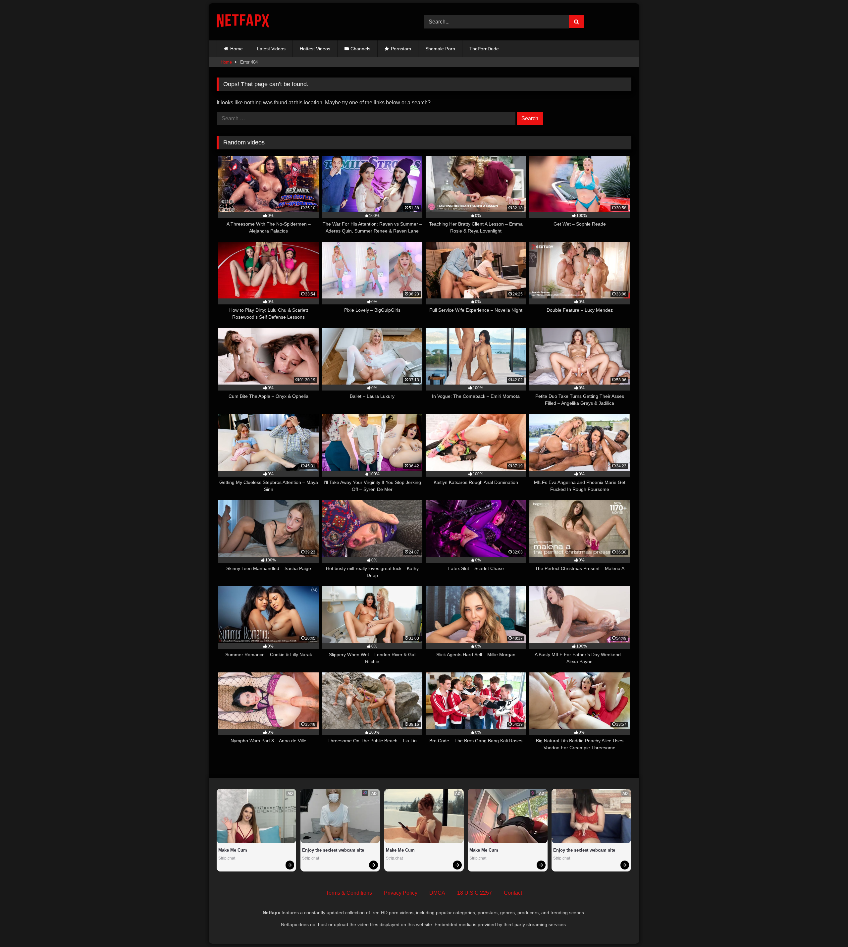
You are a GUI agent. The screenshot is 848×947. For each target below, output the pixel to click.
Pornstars (401, 48)
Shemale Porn (440, 48)
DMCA (437, 893)
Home (236, 48)
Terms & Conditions (349, 893)
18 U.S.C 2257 (474, 893)
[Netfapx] (243, 22)
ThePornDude (484, 48)
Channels (360, 48)
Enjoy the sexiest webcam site (333, 850)
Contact (513, 893)
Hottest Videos (315, 48)
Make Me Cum (232, 850)
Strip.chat (226, 858)
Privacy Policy (400, 893)
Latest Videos (271, 48)
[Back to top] (827, 927)
